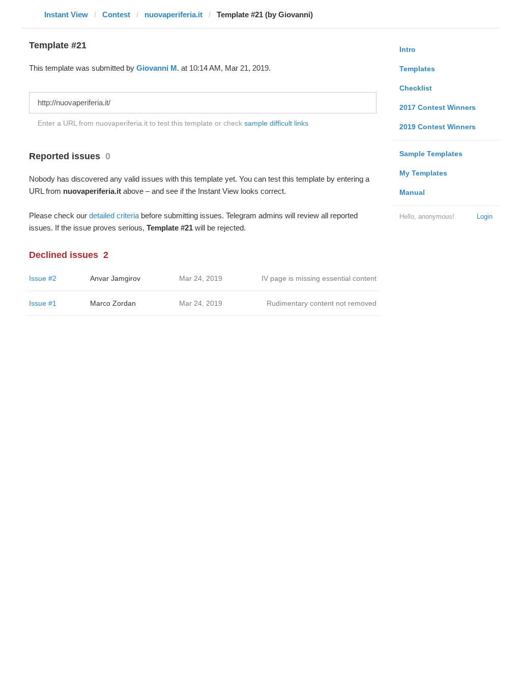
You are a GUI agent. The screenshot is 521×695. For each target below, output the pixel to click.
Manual (412, 192)
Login (485, 216)
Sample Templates (430, 154)
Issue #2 (42, 278)
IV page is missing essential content (319, 278)
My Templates (423, 173)
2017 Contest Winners (437, 107)
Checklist (415, 88)
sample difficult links (276, 123)
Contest (116, 14)
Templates (417, 69)
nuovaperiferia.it (173, 14)
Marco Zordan (113, 303)
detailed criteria (114, 215)
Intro (407, 49)
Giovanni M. (157, 68)
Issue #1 (42, 303)
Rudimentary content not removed (322, 303)
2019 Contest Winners (437, 127)
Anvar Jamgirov (115, 278)
